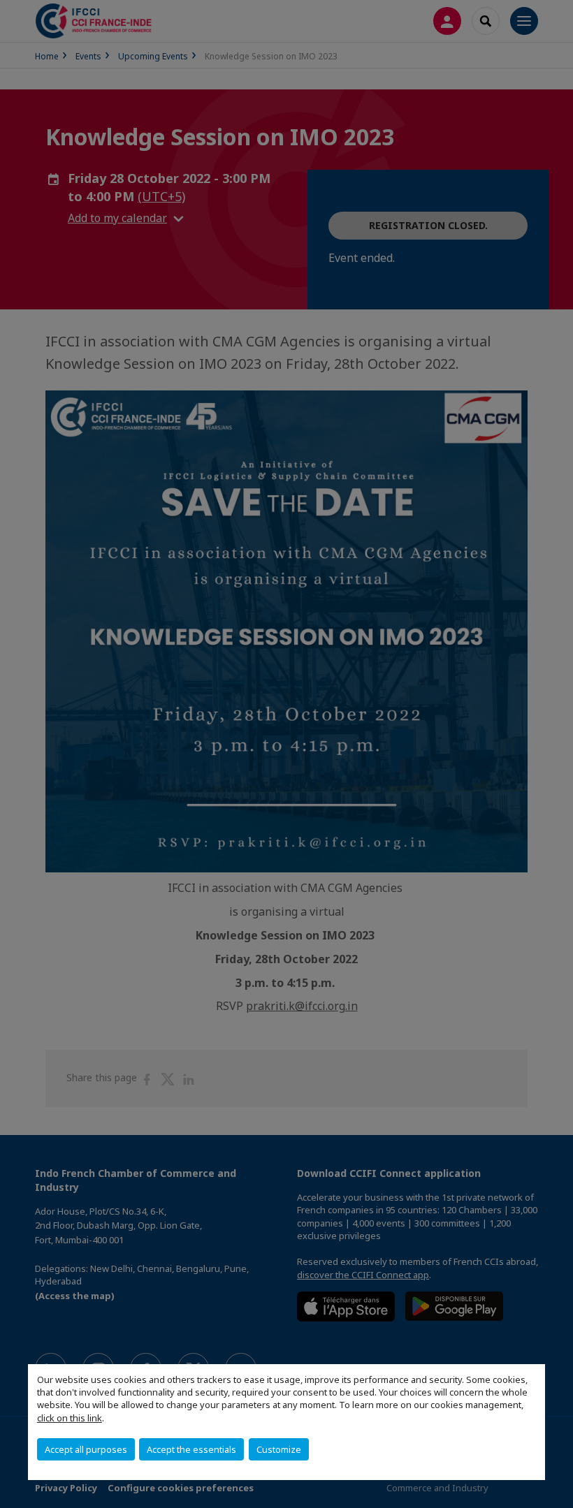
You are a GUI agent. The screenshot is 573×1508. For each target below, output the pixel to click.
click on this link (69, 1418)
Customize (278, 1449)
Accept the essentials (191, 1449)
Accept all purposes (86, 1449)
